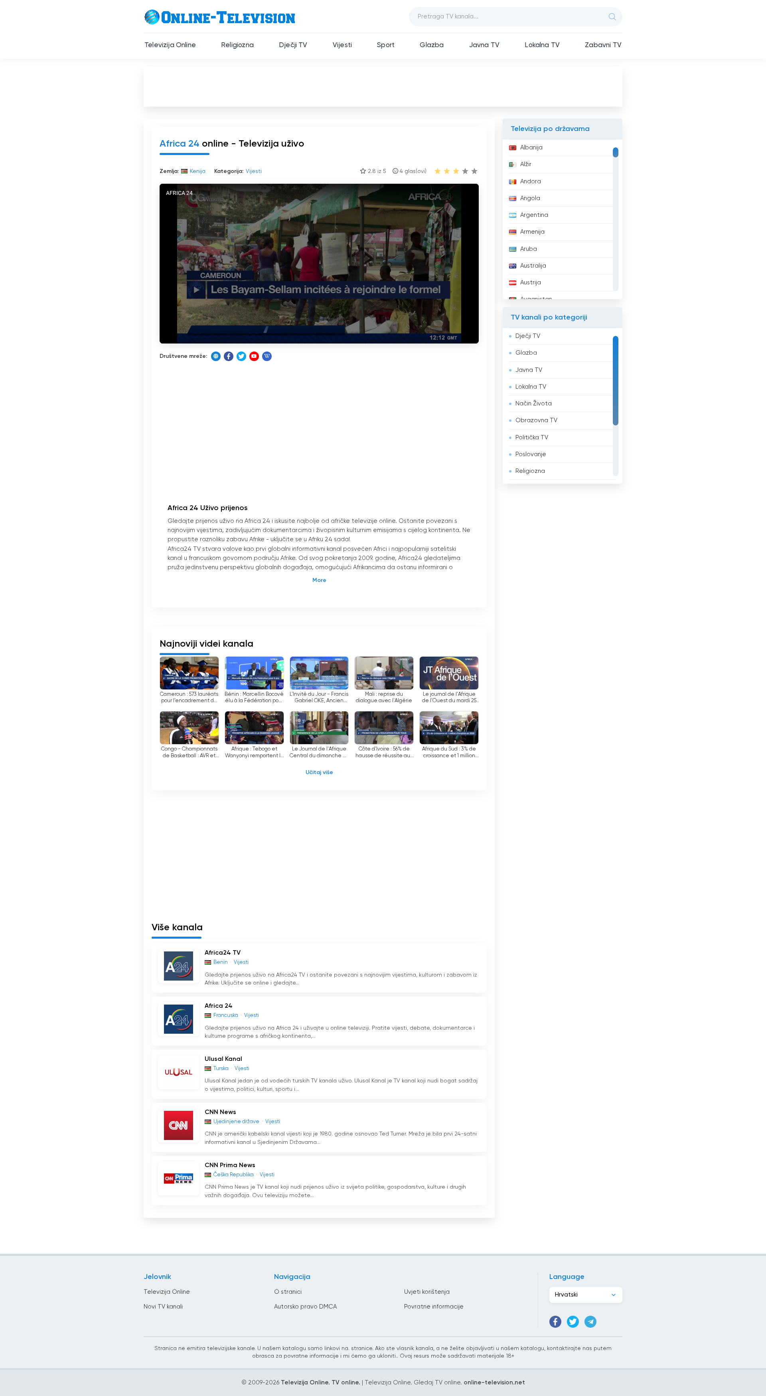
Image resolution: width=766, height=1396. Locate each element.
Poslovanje (530, 454)
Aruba (528, 249)
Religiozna (237, 45)
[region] (562, 219)
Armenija (532, 232)
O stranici (288, 1292)
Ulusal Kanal (223, 1059)
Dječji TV (293, 45)
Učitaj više (319, 772)
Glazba (432, 45)
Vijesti (342, 45)
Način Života (533, 404)
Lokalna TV (542, 45)
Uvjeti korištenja (427, 1292)
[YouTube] (254, 356)
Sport (386, 45)
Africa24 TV (223, 953)
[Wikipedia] (267, 356)
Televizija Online (170, 45)
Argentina (534, 215)
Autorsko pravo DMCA (305, 1307)
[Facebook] (228, 356)
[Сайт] (216, 356)
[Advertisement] (383, 86)
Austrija (530, 283)
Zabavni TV (603, 45)
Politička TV (531, 438)
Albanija (531, 148)
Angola (530, 198)
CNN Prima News (230, 1165)
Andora (530, 182)
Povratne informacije (434, 1307)
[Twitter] (241, 356)
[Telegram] (590, 1322)
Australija (533, 266)
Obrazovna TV (536, 420)
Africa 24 (219, 1006)
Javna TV (484, 45)
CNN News (220, 1112)
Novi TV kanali (163, 1307)
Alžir (525, 164)
